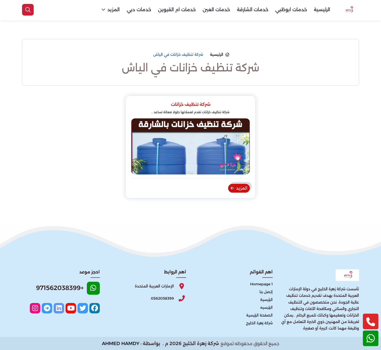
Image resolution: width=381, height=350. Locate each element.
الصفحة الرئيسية (259, 315)
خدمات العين (216, 9)
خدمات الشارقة (252, 9)
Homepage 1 (261, 284)
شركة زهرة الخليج (259, 323)
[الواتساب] (370, 338)
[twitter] (82, 308)
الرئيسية (322, 9)
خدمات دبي (139, 9)
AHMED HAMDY (120, 343)
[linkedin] (59, 308)
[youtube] (71, 308)
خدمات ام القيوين (177, 9)
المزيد (113, 9)
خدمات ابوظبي (291, 9)
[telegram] (47, 308)
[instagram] (35, 308)
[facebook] (94, 308)
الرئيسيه (266, 307)
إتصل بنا (266, 292)
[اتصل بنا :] (370, 321)
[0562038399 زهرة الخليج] (348, 10)
